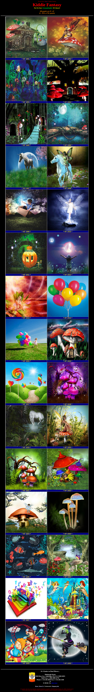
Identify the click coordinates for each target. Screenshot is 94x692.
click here (54, 683)
